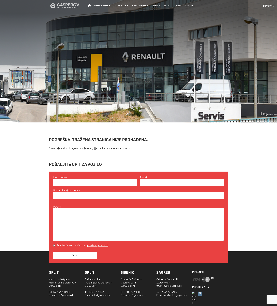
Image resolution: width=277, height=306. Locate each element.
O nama (177, 5)
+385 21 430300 (61, 292)
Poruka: (57, 206)
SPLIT (54, 272)
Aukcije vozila (140, 5)
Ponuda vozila (102, 5)
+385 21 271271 (96, 292)
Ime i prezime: (60, 177)
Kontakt (190, 5)
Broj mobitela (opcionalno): (66, 190)
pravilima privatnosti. (97, 245)
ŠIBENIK (127, 272)
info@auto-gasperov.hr (176, 295)
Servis (156, 5)
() (272, 5)
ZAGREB (163, 272)
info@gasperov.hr (65, 295)
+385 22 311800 (132, 292)
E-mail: (143, 177)
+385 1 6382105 (168, 292)
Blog (167, 5)
